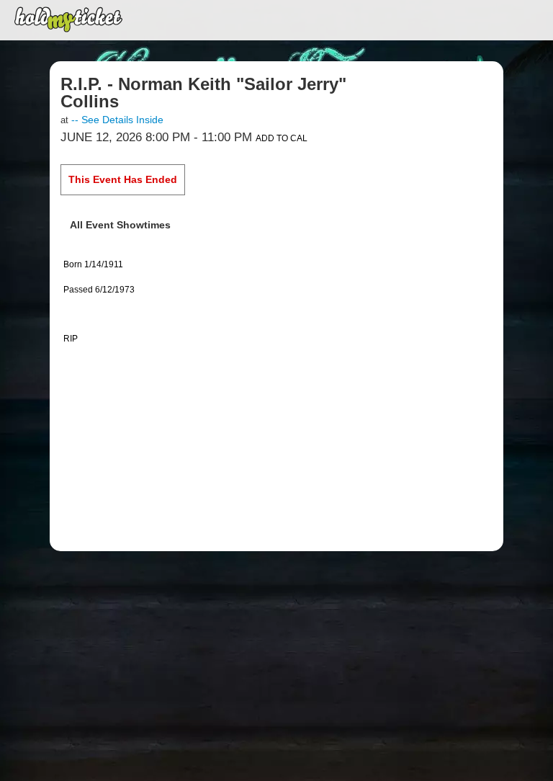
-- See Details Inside (117, 119)
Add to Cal (281, 138)
